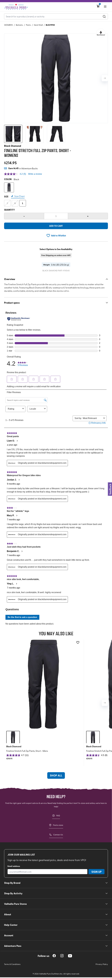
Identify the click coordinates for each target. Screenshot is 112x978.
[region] (54, 955)
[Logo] (16, 7)
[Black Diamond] (100, 33)
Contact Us (58, 834)
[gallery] (56, 78)
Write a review (35, 174)
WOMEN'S (8, 25)
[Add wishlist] (77, 642)
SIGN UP (96, 872)
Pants (28, 25)
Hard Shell (38, 25)
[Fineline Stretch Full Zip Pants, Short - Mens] (43, 684)
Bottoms (19, 25)
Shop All (56, 775)
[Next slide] (105, 78)
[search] (104, 16)
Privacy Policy (102, 964)
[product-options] (9, 187)
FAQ (58, 815)
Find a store (58, 825)
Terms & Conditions (12, 964)
